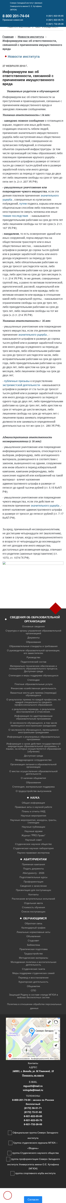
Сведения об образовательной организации (35, 619)
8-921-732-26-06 (33, 1124)
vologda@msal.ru (33, 1090)
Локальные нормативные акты (33, 932)
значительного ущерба (32, 334)
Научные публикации (33, 826)
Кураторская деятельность (33, 981)
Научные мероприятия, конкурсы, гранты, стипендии (33, 821)
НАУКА (35, 798)
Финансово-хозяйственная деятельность (33, 688)
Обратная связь (33, 923)
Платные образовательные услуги (33, 684)
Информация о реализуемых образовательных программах (33, 738)
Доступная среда (33, 755)
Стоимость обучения (33, 907)
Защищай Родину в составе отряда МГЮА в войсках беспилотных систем (33, 996)
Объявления (33, 936)
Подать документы (33, 868)
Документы (33, 637)
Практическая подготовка (33, 949)
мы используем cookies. (33, 1194)
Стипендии (33, 680)
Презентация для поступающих (33, 890)
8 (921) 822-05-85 (54, 15)
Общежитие (33, 986)
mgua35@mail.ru (33, 1086)
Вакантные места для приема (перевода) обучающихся (33, 694)
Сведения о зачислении (33, 885)
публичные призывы (17, 381)
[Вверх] (7, 1195)
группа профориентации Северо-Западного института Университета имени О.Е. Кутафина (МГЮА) (33, 1163)
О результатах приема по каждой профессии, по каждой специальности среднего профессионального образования (33, 702)
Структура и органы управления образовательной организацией (33, 632)
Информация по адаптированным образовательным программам (33, 717)
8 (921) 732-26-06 (54, 23)
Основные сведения (33, 626)
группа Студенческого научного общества (35, 1152)
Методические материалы (33, 957)
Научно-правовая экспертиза (33, 852)
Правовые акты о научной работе (33, 807)
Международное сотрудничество (33, 760)
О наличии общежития (33, 778)
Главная (8, 37)
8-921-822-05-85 (33, 1116)
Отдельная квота (33, 903)
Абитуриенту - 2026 (33, 873)
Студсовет (33, 940)
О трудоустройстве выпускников (33, 791)
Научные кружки (33, 831)
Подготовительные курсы (33, 877)
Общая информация (33, 802)
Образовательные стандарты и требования (33, 646)
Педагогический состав (33, 661)
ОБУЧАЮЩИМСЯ (35, 918)
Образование (33, 642)
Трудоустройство (33, 953)
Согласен (33, 1199)
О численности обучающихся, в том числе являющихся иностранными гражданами (33, 724)
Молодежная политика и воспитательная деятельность (33, 963)
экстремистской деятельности (21, 385)
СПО (33, 990)
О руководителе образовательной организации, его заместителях (33, 651)
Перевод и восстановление (33, 977)
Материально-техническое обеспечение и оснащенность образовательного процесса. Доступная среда (33, 668)
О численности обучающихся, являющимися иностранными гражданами (33, 731)
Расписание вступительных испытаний (33, 898)
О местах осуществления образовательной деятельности (33, 772)
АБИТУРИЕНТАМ (35, 859)
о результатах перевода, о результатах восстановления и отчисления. (33, 710)
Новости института (31, 37)
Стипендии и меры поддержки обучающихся (33, 675)
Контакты (33, 894)
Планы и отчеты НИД (33, 811)
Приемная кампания (33, 864)
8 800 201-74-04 (16, 16)
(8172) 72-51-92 (33, 1112)
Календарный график (33, 927)
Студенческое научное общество (33, 844)
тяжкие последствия (15, 216)
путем (23, 203)
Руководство (33, 657)
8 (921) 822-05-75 (54, 19)
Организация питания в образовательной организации (33, 765)
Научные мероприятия (33, 815)
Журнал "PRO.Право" (33, 835)
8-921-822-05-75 (33, 1120)
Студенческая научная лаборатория (33, 848)
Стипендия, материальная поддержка (33, 786)
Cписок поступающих (33, 911)
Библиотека (33, 945)
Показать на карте (33, 1075)
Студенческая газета (33, 969)
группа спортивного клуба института (35, 1173)
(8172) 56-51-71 (33, 1108)
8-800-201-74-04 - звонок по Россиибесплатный (33, 1102)
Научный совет (33, 839)
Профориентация (33, 881)
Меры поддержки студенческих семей (33, 973)
